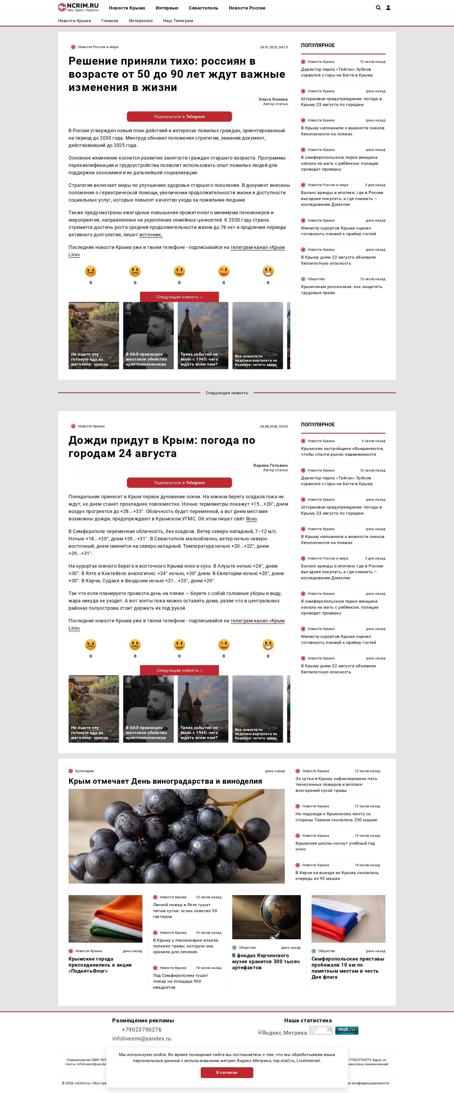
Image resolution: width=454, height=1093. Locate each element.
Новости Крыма (321, 62)
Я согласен (227, 1072)
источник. (151, 234)
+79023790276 (142, 1030)
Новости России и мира (98, 47)
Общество (316, 279)
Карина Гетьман (271, 465)
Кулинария (84, 771)
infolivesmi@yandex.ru (141, 1038)
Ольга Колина (273, 99)
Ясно (251, 518)
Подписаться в (179, 116)
